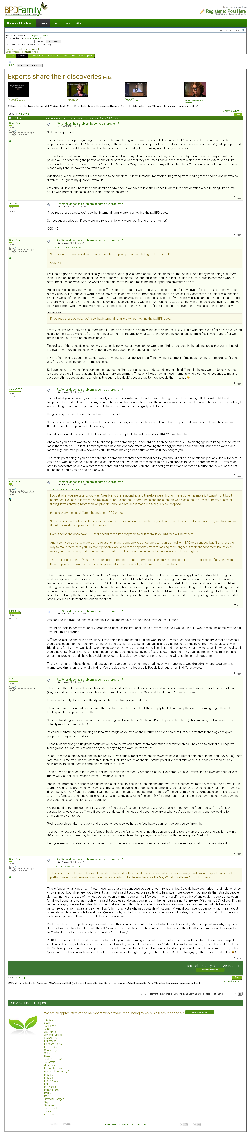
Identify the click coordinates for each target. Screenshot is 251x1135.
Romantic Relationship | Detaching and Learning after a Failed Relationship (109, 106)
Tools (67, 23)
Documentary (188, 102)
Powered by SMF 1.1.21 (113, 1124)
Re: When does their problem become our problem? (90, 204)
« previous (229, 111)
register (44, 35)
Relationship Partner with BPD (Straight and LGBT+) (48, 106)
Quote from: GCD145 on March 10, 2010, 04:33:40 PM (64, 248)
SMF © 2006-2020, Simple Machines (134, 1124)
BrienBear (15, 123)
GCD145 (14, 203)
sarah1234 (15, 389)
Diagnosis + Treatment (20, 23)
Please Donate (36, 55)
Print (238, 115)
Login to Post (53, 55)
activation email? (33, 38)
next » (238, 111)
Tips (55, 23)
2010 (12, 679)
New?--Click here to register (78, 55)
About (79, 23)
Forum (43, 23)
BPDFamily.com (15, 106)
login (34, 35)
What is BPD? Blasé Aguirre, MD (132, 99)
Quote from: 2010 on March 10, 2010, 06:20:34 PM (63, 867)
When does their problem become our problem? (175, 106)
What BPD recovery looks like (193, 100)
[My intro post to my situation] (10, 142)
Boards (21, 55)
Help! (11, 55)
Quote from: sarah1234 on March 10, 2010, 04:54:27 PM (65, 489)
